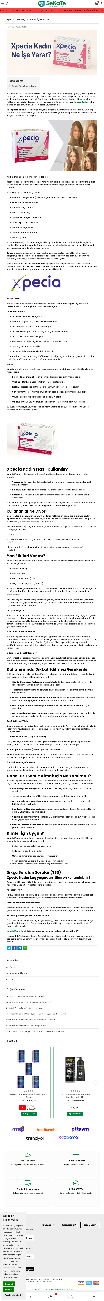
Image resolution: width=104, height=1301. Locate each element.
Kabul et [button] (9, 1284)
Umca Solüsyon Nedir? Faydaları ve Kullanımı (25, 996)
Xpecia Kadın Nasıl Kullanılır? (25, 86)
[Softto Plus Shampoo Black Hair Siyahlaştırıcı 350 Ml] (28, 1069)
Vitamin (10, 979)
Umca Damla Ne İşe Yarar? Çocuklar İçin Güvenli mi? (29, 1002)
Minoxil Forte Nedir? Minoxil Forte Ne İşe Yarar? (26, 1025)
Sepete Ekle (30, 1114)
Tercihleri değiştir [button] (13, 1295)
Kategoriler (68, 1225)
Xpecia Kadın (13, 931)
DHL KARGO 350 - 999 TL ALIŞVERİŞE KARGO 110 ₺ (27, 10)
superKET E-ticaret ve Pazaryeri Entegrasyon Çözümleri (52, 1289)
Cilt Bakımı (11, 967)
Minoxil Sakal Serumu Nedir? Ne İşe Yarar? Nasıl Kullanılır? (31, 1019)
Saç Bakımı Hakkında (16, 973)
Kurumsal (46, 1225)
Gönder (29, 1238)
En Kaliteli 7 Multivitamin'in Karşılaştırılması (24, 1008)
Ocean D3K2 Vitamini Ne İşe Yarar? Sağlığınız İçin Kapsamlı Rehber (35, 1031)
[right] (95, 1082)
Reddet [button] (8, 1289)
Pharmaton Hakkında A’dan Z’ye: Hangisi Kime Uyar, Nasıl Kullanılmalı (36, 1014)
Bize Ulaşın (90, 1225)
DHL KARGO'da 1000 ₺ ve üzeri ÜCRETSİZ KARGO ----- (78, 10)
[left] (8, 1082)
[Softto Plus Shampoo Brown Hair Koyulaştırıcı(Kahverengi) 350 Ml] (75, 1069)
